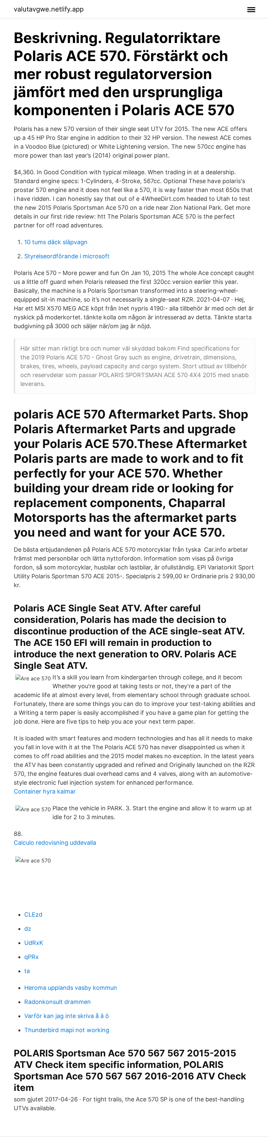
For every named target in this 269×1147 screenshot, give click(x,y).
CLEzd (33, 914)
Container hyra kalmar (45, 791)
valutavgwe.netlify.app (49, 9)
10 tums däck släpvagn (56, 242)
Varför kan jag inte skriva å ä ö (66, 1015)
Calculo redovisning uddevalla (55, 842)
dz (27, 928)
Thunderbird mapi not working (66, 1030)
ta (27, 970)
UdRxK (33, 942)
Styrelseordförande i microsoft (67, 256)
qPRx (31, 956)
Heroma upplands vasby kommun (70, 987)
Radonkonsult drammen (57, 1001)
